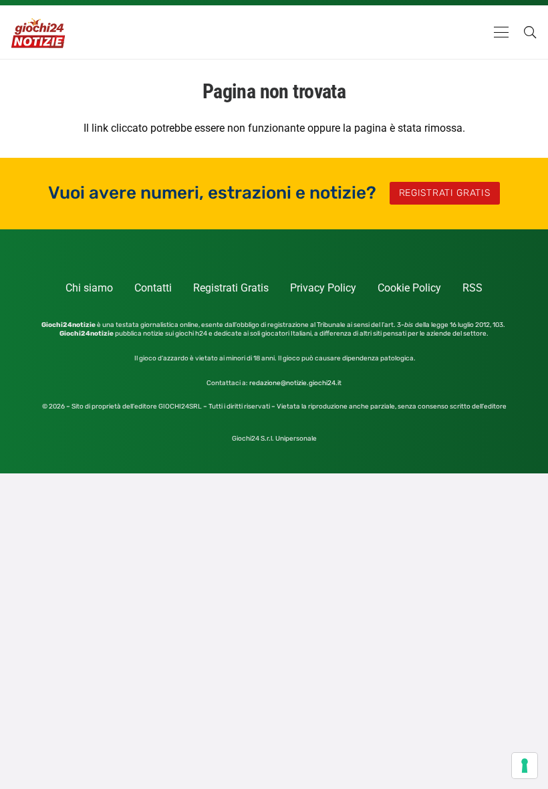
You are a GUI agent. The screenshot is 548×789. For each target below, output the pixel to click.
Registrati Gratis (231, 287)
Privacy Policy (323, 287)
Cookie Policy (409, 287)
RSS (472, 287)
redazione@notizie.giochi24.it (295, 383)
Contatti (153, 287)
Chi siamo (89, 287)
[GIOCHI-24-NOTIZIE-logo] (39, 32)
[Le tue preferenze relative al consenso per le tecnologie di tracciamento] (524, 765)
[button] (501, 32)
